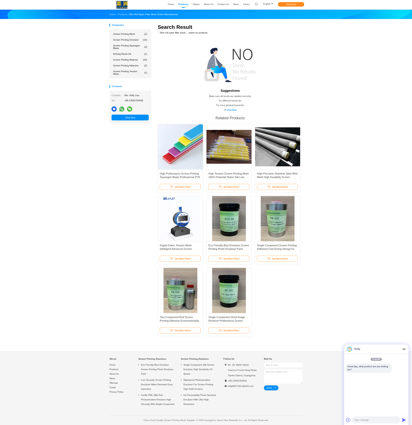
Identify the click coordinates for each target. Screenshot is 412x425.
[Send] (404, 419)
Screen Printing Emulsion (130, 39)
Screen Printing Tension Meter (130, 72)
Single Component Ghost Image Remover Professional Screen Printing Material (226, 321)
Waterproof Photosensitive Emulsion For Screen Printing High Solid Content (198, 384)
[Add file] (348, 419)
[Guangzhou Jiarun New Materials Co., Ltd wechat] (129, 108)
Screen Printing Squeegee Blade (130, 46)
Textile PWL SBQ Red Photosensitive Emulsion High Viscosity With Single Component (157, 399)
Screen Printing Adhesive (130, 65)
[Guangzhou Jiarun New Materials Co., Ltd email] (114, 108)
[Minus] (404, 349)
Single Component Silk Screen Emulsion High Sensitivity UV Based (198, 369)
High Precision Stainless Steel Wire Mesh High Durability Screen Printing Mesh (277, 177)
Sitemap (113, 383)
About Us (114, 374)
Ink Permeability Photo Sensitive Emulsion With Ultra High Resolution (199, 399)
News (112, 378)
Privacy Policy (116, 392)
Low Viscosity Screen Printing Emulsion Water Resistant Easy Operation (157, 384)
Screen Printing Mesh (130, 34)
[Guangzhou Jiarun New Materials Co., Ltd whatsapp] (121, 108)
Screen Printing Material (130, 59)
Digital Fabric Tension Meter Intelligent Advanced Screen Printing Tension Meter (176, 249)
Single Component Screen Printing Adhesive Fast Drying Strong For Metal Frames (277, 249)
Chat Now (291, 4)
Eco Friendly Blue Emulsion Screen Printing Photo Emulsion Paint (157, 369)
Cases (112, 387)
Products (113, 369)
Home (112, 365)
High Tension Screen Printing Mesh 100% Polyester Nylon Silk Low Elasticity (228, 177)
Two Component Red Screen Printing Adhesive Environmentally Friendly (179, 321)
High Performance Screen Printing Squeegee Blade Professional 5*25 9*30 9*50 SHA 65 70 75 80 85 (180, 177)
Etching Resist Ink (130, 54)
